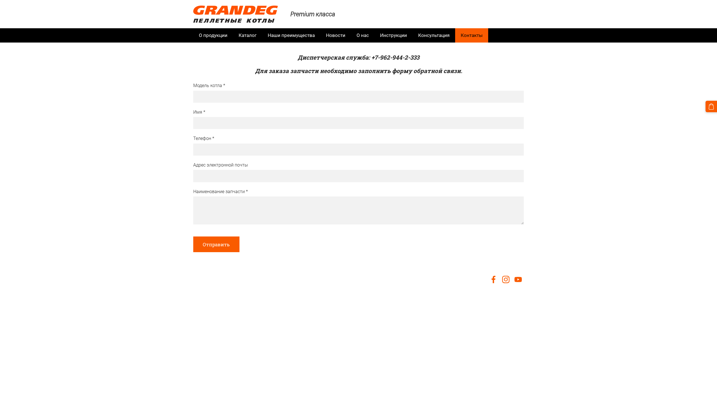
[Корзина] (711, 106)
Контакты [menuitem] (472, 35)
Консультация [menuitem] (434, 35)
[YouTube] (518, 279)
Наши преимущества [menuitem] (291, 35)
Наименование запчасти (220, 191)
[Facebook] (493, 279)
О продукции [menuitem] (213, 35)
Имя (199, 112)
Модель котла (209, 85)
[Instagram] (505, 279)
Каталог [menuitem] (248, 35)
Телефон (203, 138)
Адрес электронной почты (220, 165)
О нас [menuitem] (363, 35)
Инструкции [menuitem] (393, 35)
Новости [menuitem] (335, 35)
